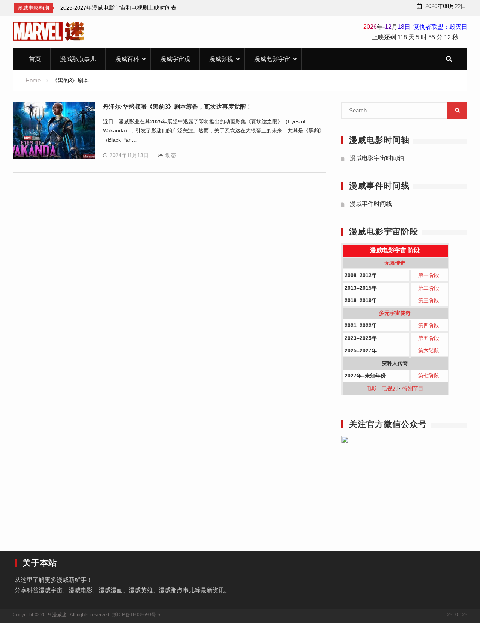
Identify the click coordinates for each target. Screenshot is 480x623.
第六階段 (428, 350)
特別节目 (412, 388)
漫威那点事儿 (78, 59)
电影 (371, 388)
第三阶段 (428, 300)
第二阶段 (428, 288)
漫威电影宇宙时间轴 (377, 158)
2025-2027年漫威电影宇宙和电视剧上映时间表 (118, 7)
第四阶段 (428, 325)
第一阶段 (428, 275)
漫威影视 (221, 59)
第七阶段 (428, 376)
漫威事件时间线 (371, 204)
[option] (118, 8)
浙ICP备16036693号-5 (136, 614)
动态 (170, 155)
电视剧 (390, 388)
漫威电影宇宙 (272, 59)
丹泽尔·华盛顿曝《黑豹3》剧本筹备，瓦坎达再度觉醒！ (177, 106)
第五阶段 (428, 338)
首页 (35, 59)
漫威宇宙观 (175, 59)
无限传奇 (394, 263)
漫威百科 (127, 59)
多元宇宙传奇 (395, 313)
